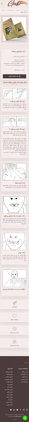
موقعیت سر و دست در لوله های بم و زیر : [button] (14, 290)
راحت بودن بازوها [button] (20, 183)
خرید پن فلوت (25, 372)
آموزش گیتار (10, 387)
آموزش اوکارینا (10, 382)
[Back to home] (18, 4)
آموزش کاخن (10, 392)
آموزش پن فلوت (9, 372)
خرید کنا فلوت (25, 377)
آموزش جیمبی (9, 402)
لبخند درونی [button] (21, 252)
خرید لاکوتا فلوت (24, 374)
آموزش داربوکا (10, 397)
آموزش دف (10, 400)
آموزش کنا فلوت (9, 377)
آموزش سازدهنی (9, 379)
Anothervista (18, 417)
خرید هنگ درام (24, 382)
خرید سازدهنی (25, 379)
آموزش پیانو (10, 384)
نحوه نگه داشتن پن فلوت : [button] (17, 101)
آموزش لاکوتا (10, 374)
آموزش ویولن (10, 405)
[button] (2, 3)
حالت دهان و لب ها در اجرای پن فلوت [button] (14, 216)
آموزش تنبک (10, 395)
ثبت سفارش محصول (13, 76)
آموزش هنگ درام (9, 390)
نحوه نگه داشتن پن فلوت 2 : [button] (17, 129)
